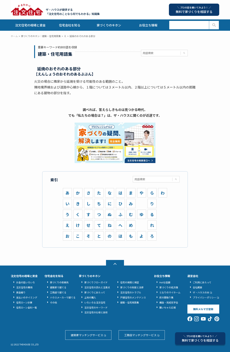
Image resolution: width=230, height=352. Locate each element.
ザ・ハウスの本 (201, 292)
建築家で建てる (58, 287)
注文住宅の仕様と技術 (96, 312)
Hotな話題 (164, 282)
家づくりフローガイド (96, 282)
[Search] (214, 25)
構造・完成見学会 (168, 302)
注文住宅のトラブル (130, 292)
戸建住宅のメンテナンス (133, 297)
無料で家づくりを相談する (200, 338)
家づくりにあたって (94, 292)
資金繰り (21, 292)
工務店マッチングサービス (140, 335)
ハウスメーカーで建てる (62, 297)
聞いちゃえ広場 (167, 307)
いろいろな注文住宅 (94, 302)
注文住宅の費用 (24, 287)
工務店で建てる (58, 292)
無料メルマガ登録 (203, 309)
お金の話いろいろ (25, 282)
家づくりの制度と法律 (132, 287)
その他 (53, 302)
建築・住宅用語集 (129, 302)
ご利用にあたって (202, 282)
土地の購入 (90, 297)
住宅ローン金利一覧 (26, 307)
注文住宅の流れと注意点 (97, 287)
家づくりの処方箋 (168, 287)
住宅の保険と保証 (129, 282)
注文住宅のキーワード (96, 307)
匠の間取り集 (166, 297)
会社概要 (197, 287)
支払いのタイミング (26, 297)
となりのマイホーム (169, 292)
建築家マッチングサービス (87, 335)
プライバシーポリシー (204, 297)
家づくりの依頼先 (59, 282)
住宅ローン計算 (24, 302)
